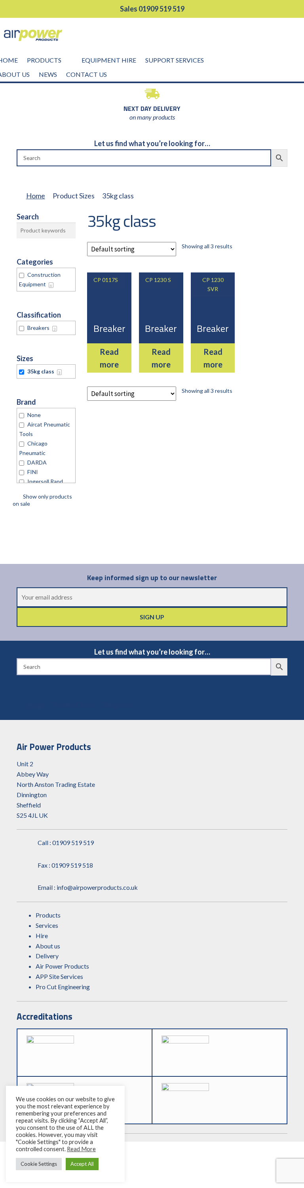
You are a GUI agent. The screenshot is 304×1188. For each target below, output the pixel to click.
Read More (81, 1149)
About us (48, 946)
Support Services (174, 60)
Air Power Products (62, 966)
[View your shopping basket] (295, 37)
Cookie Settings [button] (39, 1164)
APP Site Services (59, 976)
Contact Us (86, 74)
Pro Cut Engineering (63, 986)
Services (47, 925)
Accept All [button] (82, 1164)
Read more (109, 358)
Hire (42, 935)
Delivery (47, 956)
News (48, 74)
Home (35, 195)
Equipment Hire (109, 60)
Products (44, 60)
